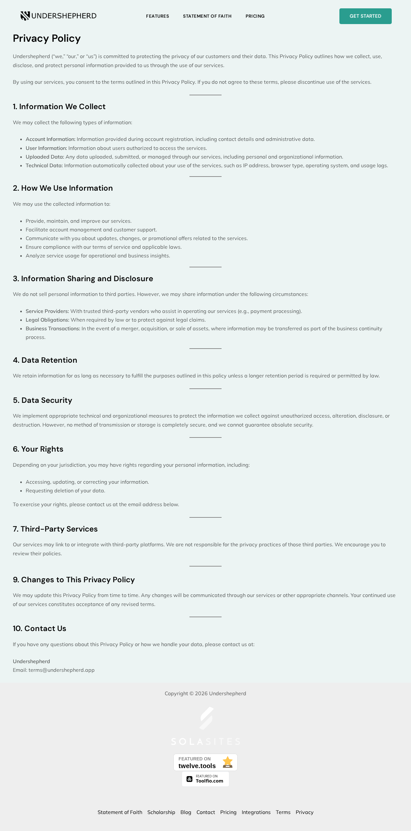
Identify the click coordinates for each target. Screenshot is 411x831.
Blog (185, 812)
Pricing (255, 16)
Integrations (256, 812)
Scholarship (161, 812)
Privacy (305, 812)
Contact (206, 812)
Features (157, 16)
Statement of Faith (207, 16)
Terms (283, 812)
